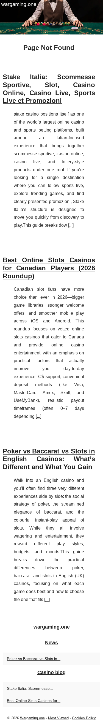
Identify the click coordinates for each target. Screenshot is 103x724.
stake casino (26, 114)
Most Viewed (58, 718)
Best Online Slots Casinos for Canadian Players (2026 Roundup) (49, 268)
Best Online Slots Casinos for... (33, 700)
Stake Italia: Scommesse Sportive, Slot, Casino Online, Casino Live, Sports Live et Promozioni (49, 88)
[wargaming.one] (51, 17)
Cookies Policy (84, 718)
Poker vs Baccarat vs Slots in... (33, 658)
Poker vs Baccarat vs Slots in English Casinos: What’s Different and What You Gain (49, 459)
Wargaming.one (32, 718)
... (71, 225)
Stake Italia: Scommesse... (30, 688)
